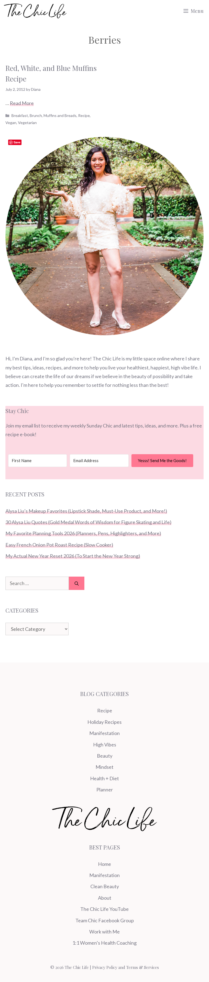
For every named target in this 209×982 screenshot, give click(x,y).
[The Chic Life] (35, 11)
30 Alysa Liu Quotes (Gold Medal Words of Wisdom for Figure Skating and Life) (88, 522)
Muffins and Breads (60, 115)
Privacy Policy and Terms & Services (125, 967)
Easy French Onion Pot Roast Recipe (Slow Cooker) (59, 545)
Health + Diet (104, 778)
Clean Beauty (104, 886)
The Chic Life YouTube (104, 909)
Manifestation (104, 733)
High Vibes (104, 745)
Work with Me (104, 932)
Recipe (84, 115)
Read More (22, 103)
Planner (104, 790)
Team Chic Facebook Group (104, 920)
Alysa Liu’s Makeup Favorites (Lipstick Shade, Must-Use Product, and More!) (86, 511)
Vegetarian (27, 122)
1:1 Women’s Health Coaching (104, 943)
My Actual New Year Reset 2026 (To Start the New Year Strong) (72, 556)
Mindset (104, 767)
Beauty (104, 756)
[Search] (76, 583)
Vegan (10, 122)
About (104, 898)
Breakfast (19, 115)
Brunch (36, 115)
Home (104, 864)
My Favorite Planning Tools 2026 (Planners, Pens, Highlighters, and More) (83, 533)
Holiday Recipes (104, 722)
